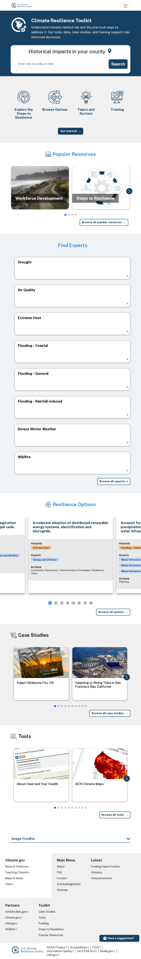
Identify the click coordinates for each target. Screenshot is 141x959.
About (61, 866)
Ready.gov (106, 951)
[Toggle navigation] (125, 5)
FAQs (8, 884)
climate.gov (12, 917)
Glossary (96, 872)
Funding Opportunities (105, 866)
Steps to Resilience (51, 929)
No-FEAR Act (86, 951)
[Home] (23, 5)
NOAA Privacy (56, 947)
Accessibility (78, 947)
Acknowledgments (69, 884)
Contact (62, 878)
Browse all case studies (108, 713)
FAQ (59, 872)
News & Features (16, 866)
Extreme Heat (41, 547)
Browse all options (111, 612)
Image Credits (23, 839)
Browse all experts (112, 481)
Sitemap (62, 890)
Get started (68, 131)
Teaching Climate (16, 872)
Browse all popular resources (102, 222)
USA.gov (10, 923)
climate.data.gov (15, 911)
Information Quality (59, 951)
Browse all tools (113, 814)
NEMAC (10, 929)
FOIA (95, 947)
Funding (44, 923)
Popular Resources (51, 935)
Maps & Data (13, 878)
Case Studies (47, 911)
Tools (42, 917)
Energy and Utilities (45, 559)
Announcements (101, 878)
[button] (129, 191)
